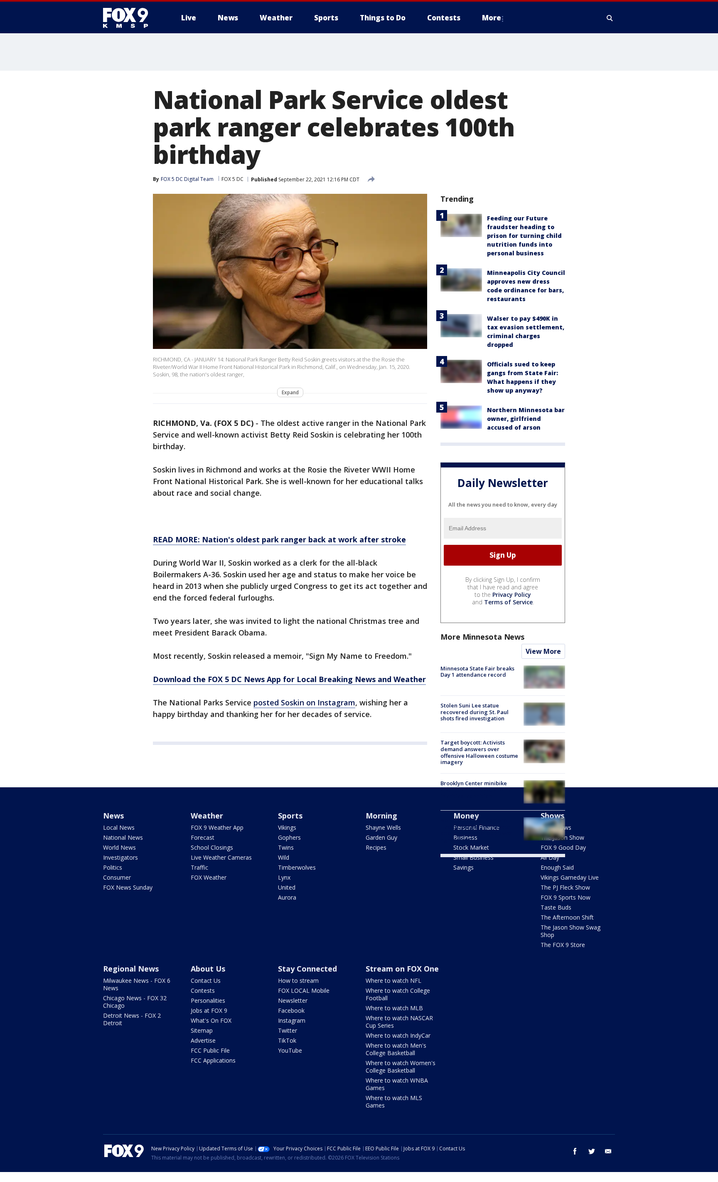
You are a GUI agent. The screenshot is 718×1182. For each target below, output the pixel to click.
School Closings (212, 847)
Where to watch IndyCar (398, 1035)
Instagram (291, 1020)
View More (543, 651)
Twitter (287, 1030)
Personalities (208, 1000)
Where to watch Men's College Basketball (396, 1049)
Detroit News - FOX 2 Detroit (132, 1019)
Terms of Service (508, 602)
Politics (112, 867)
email (608, 1151)
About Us (208, 969)
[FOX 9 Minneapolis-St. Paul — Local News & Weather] (130, 18)
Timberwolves (297, 867)
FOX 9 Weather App (217, 827)
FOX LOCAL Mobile (303, 990)
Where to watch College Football (398, 994)
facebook (575, 1151)
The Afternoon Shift (567, 917)
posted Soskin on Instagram (304, 702)
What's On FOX (211, 1020)
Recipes (376, 847)
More (491, 17)
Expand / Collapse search (610, 18)
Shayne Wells (383, 827)
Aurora (287, 897)
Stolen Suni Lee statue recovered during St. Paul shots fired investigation (474, 712)
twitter (591, 1151)
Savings (463, 867)
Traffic (199, 867)
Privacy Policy (511, 594)
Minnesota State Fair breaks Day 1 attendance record (477, 672)
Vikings (287, 827)
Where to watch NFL (393, 980)
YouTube (290, 1050)
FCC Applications (213, 1060)
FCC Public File (210, 1050)
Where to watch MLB (394, 1008)
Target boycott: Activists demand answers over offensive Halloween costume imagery (479, 752)
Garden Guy (381, 837)
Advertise (203, 1040)
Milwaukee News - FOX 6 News (136, 984)
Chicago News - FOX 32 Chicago (135, 1001)
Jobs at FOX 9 (209, 1010)
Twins (286, 847)
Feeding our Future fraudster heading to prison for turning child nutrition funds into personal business (524, 235)
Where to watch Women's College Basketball (400, 1066)
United (286, 887)
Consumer (117, 877)
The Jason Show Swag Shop (570, 931)
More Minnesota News (482, 637)
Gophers (289, 837)
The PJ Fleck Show (565, 887)
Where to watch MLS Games (394, 1101)
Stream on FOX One (402, 969)
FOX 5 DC (232, 179)
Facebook (291, 1010)
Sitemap (202, 1030)
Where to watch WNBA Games (397, 1084)
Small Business (473, 857)
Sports (290, 816)
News (113, 816)
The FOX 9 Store (563, 945)
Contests (203, 990)
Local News (119, 827)
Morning (381, 816)
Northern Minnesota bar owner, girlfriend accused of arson (526, 418)
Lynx (284, 877)
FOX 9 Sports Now (565, 897)
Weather (207, 816)
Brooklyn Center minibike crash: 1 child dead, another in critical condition (477, 789)
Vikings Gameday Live (570, 877)
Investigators (120, 857)
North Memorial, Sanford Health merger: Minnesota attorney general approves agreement (475, 829)
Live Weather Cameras (221, 857)
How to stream (298, 980)
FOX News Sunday (127, 887)
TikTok (287, 1040)
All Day (550, 857)
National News (123, 837)
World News (119, 847)
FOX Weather (208, 877)
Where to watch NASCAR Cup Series (399, 1021)
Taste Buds (556, 907)
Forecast (202, 837)
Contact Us (206, 980)
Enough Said (557, 867)
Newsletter (292, 1000)
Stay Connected (307, 969)
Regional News (131, 969)
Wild (283, 857)
